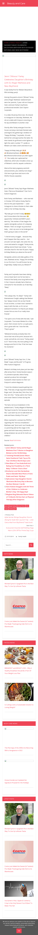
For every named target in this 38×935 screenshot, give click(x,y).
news (6, 509)
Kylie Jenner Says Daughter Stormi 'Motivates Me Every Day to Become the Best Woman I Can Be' (19, 481)
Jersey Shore (21, 506)
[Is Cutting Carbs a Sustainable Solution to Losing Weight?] (19, 684)
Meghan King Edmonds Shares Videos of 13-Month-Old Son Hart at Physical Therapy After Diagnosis (20, 497)
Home (6, 43)
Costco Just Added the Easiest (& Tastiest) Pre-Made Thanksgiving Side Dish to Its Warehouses (19, 624)
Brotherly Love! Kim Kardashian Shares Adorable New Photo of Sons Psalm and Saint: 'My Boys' (19, 473)
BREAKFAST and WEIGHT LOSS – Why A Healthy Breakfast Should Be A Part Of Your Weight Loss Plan (18, 670)
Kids (27, 506)
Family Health (15, 43)
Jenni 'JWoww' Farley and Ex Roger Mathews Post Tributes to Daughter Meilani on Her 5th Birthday (19, 450)
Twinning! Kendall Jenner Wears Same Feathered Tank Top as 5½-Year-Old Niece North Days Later (18, 458)
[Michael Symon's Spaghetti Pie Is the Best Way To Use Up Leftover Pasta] (19, 559)
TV (15, 509)
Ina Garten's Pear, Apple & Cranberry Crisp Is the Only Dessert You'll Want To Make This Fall (18, 903)
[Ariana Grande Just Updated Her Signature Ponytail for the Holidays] (19, 761)
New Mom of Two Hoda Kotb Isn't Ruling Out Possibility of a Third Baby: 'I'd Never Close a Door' (18, 466)
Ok (19, 931)
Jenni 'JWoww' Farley (10, 506)
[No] (36, 927)
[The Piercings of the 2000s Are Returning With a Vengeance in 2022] (19, 729)
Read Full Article (15, 440)
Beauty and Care (16, 3)
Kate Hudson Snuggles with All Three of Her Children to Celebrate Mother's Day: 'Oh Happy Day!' (20, 489)
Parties (11, 509)
